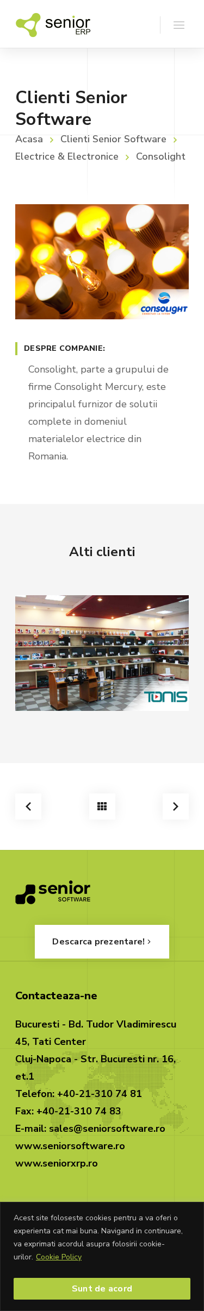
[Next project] (176, 806)
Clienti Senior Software (113, 139)
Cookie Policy (59, 1257)
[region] (102, 1256)
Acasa (29, 139)
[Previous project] (28, 806)
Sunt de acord (102, 1289)
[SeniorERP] (52, 24)
